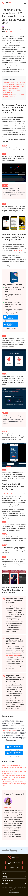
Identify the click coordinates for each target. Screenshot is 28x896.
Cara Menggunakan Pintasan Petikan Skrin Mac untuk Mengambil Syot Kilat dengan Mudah (13, 777)
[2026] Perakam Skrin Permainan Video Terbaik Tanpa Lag (14, 772)
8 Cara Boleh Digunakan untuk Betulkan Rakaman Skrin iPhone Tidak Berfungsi (14, 782)
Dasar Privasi (18, 890)
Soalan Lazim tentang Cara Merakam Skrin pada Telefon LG (13, 95)
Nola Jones (21, 29)
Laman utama (5, 849)
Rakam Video (9, 31)
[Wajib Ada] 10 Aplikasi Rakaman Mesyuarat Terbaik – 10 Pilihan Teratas (14, 766)
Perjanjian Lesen (14, 892)
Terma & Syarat (9, 890)
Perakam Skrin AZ (7, 494)
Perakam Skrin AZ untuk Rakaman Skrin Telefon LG (12, 91)
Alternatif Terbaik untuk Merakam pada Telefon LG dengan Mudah (13, 87)
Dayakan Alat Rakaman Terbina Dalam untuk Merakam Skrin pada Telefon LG (14, 83)
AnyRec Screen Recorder (12, 285)
